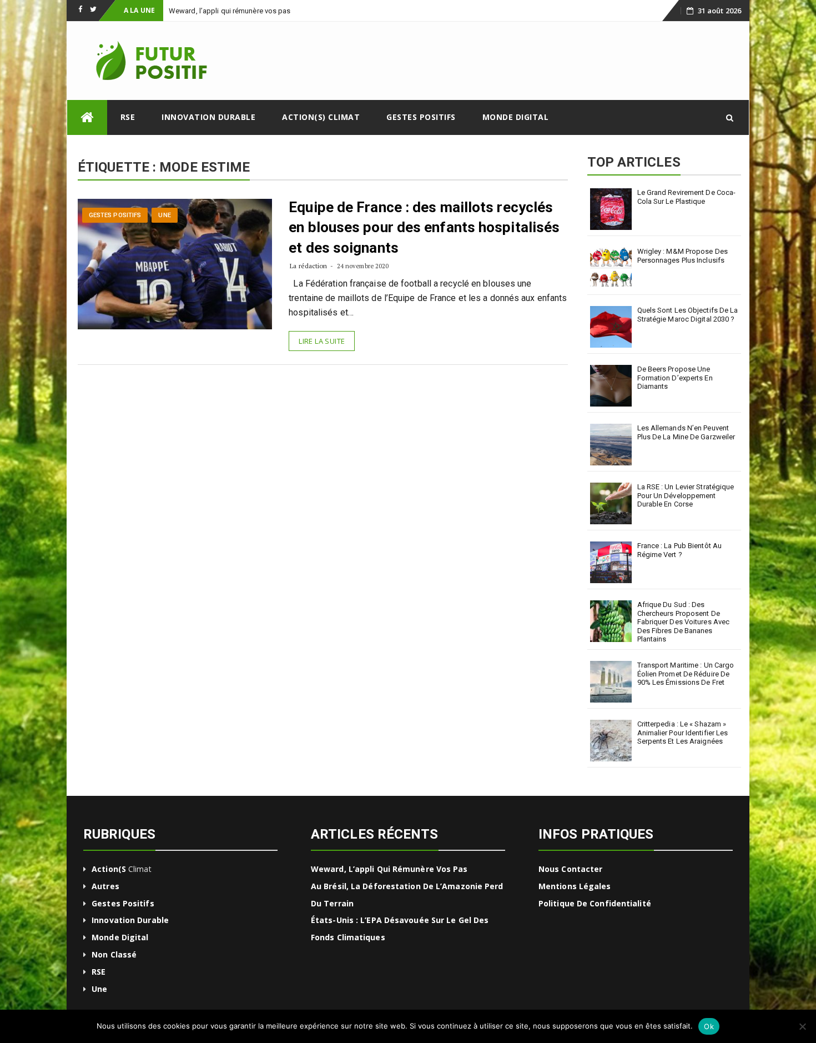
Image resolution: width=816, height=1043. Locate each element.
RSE (127, 117)
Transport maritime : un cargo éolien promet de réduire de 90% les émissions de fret (685, 673)
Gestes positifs (421, 117)
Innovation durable (208, 117)
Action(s (109, 869)
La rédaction (308, 266)
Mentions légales (574, 886)
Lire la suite (322, 341)
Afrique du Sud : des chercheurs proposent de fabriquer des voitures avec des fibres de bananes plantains (683, 621)
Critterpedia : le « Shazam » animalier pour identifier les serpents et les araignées (682, 732)
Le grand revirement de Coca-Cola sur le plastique (686, 196)
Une (164, 215)
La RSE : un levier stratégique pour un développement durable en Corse (685, 495)
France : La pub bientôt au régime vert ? (679, 550)
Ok (709, 1026)
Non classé (114, 954)
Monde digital (515, 117)
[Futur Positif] (87, 117)
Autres (105, 886)
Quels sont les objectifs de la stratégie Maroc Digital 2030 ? (687, 314)
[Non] (802, 1026)
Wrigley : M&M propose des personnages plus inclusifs (682, 255)
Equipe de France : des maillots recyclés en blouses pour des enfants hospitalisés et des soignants (424, 227)
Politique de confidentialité (594, 903)
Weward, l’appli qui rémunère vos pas (389, 869)
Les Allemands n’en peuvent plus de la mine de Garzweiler (686, 432)
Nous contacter (570, 869)
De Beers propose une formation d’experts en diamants (675, 377)
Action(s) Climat (321, 117)
